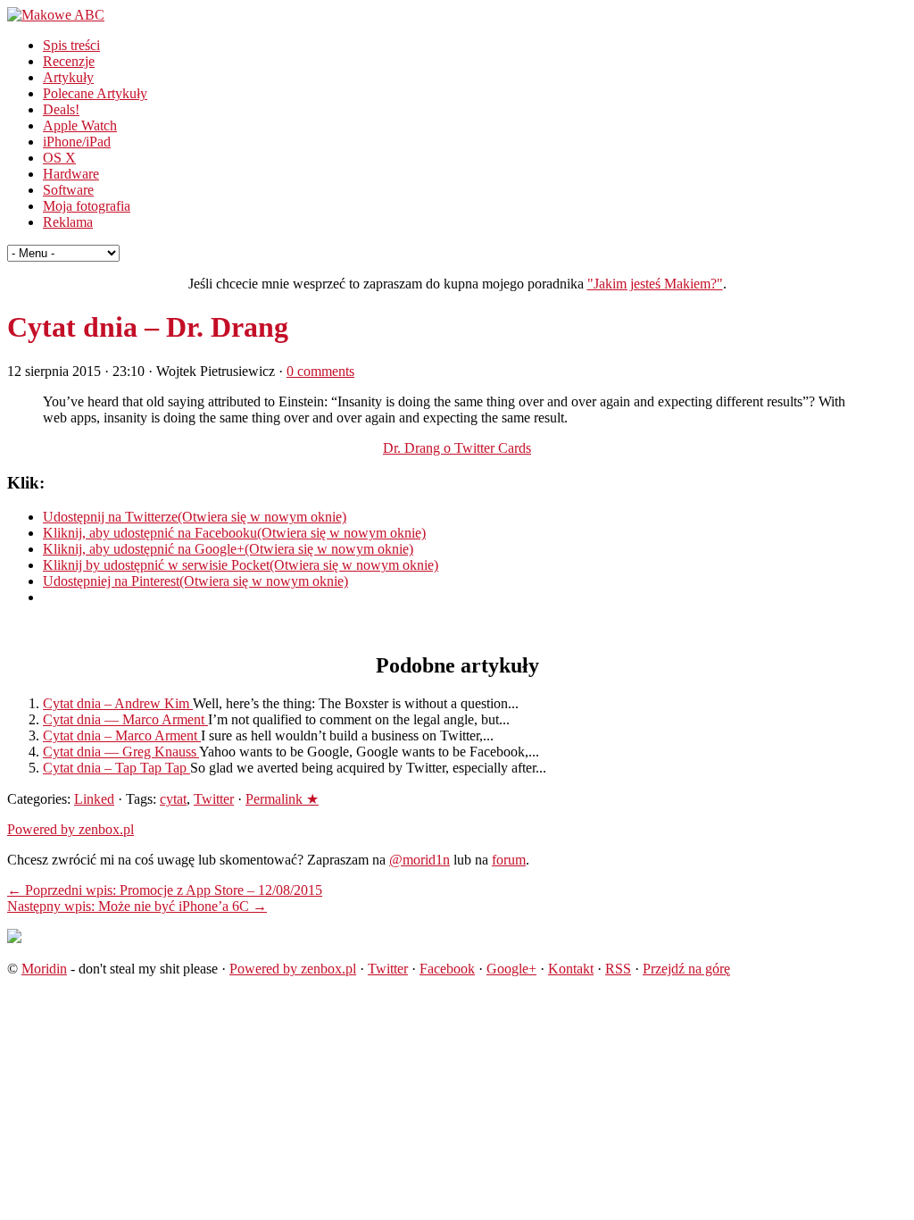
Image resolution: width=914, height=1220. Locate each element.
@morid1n (419, 859)
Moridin (44, 968)
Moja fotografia (86, 205)
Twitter (214, 798)
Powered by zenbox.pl (70, 829)
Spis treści (71, 45)
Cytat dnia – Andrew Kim (118, 703)
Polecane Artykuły (95, 93)
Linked (94, 798)
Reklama (68, 222)
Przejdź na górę (686, 968)
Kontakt (571, 968)
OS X (59, 157)
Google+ (511, 968)
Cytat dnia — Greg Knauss (121, 751)
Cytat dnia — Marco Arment (125, 719)
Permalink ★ (282, 798)
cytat (173, 798)
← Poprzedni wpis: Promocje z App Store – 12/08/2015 (164, 890)
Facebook (447, 968)
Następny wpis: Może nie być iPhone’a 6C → (137, 906)
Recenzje (69, 61)
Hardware (71, 173)
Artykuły (68, 77)
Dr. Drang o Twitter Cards (457, 447)
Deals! (61, 109)
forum (509, 859)
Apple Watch (80, 125)
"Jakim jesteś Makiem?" (655, 283)
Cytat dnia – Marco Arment (122, 735)
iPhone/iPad (77, 141)
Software (68, 189)
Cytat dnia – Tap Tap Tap (116, 767)
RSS (618, 968)
